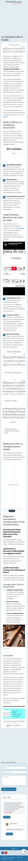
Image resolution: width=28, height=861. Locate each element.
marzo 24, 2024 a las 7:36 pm (17, 825)
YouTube (21, 228)
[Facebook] (2, 852)
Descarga (11, 511)
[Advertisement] (14, 19)
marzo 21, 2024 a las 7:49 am (14, 799)
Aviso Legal (10, 859)
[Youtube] (5, 852)
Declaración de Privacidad (8, 857)
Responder (7, 817)
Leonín (5, 117)
